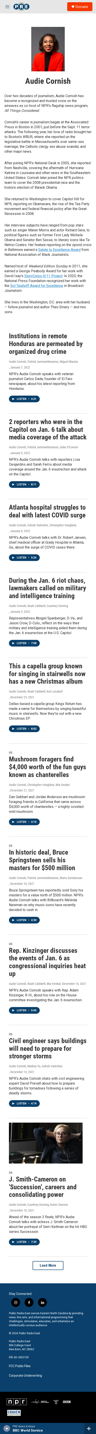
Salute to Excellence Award (59, 250)
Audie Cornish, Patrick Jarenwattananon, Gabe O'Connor (43, 447)
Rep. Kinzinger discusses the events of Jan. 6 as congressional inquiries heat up (47, 962)
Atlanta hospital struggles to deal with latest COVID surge (47, 511)
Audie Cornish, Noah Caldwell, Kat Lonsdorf (36, 691)
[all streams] (90, 1428)
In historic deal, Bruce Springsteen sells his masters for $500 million (42, 860)
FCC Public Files (20, 1366)
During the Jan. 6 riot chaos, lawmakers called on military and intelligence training (47, 588)
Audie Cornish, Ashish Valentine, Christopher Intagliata (42, 525)
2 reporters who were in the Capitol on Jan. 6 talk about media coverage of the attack (47, 429)
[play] (7, 1428)
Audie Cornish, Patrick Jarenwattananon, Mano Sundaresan (45, 878)
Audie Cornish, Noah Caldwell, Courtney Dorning (38, 606)
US (11, 752)
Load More (48, 1265)
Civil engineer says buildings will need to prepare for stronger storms (48, 1048)
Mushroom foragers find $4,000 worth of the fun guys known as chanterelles (47, 767)
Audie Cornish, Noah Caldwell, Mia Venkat (35, 983)
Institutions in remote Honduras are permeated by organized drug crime (46, 343)
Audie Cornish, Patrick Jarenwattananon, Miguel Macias (43, 361)
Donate (81, 7)
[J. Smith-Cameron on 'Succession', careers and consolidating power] (46, 1143)
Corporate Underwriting (25, 1375)
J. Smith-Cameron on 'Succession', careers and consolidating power (43, 1187)
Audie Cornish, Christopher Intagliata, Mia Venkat (39, 785)
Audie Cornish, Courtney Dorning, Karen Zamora (38, 1204)
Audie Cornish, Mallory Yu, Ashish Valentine (36, 1066)
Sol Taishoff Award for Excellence (36, 286)
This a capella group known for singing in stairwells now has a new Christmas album (47, 673)
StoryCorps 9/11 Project (43, 276)
